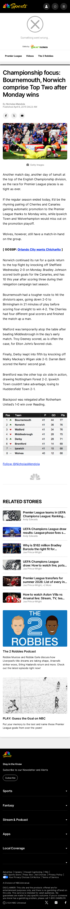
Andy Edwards (30, 519)
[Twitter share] (14, 116)
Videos (30, 55)
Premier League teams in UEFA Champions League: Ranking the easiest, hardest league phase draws (44, 514)
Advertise (7, 872)
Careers (18, 872)
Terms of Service (50, 877)
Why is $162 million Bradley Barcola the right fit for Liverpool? (42, 547)
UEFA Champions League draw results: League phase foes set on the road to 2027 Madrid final (44, 531)
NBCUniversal (22, 883)
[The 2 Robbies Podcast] (35, 628)
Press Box (28, 874)
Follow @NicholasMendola (21, 464)
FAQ (46, 872)
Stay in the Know (12, 764)
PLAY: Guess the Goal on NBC (24, 718)
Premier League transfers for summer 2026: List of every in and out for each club (44, 580)
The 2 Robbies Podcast (19, 651)
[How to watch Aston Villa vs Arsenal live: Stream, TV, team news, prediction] (12, 598)
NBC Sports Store (12, 874)
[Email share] (22, 116)
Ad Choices (40, 874)
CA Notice (35, 877)
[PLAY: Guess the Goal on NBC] (35, 695)
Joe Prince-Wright (32, 552)
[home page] (15, 6)
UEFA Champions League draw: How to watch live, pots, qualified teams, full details (44, 563)
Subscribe (10, 777)
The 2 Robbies (45, 55)
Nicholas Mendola (15, 104)
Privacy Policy (55, 874)
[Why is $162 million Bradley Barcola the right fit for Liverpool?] (12, 548)
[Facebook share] (6, 116)
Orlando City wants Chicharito (39, 249)
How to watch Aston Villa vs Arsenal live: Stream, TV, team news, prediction (44, 596)
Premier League (13, 55)
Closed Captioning (33, 872)
